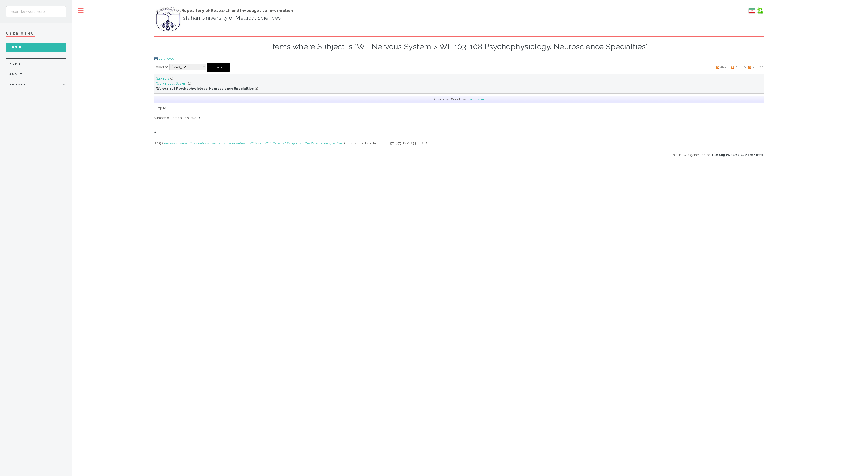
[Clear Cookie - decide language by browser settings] (759, 13)
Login (15, 47)
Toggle (80, 10)
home (14, 63)
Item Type (476, 99)
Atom (724, 67)
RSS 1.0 (740, 67)
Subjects (162, 78)
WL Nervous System (171, 83)
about (16, 74)
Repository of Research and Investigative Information (237, 10)
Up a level (166, 58)
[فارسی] (751, 13)
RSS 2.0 (758, 67)
